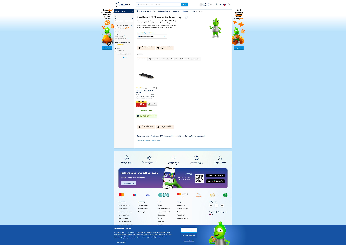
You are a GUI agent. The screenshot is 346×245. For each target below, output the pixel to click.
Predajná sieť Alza (123, 215)
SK (212, 214)
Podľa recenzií (184, 59)
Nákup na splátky (123, 218)
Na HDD (200, 11)
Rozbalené (120, 36)
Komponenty (176, 11)
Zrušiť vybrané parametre (124, 54)
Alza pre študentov (182, 218)
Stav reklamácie (143, 208)
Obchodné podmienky (124, 221)
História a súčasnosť (164, 212)
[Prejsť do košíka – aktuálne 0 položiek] (229, 4)
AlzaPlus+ (180, 212)
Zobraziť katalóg (120, 11)
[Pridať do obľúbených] (154, 88)
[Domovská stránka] (137, 11)
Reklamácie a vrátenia (124, 212)
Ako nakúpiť (141, 212)
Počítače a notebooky (164, 11)
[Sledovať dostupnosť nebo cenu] (156, 88)
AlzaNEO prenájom (182, 208)
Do (132, 18)
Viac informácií (121, 242)
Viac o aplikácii (127, 183)
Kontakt (160, 205)
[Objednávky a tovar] (216, 4)
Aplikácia (160, 225)
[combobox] (158, 4)
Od (116, 18)
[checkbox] (124, 26)
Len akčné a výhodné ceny (124, 25)
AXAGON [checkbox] (120, 50)
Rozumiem (189, 230)
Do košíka (153, 104)
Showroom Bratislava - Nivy (148, 11)
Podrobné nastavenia (188, 235)
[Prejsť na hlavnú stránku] (122, 4)
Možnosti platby (123, 208)
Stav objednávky (143, 205)
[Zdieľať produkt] (186, 17)
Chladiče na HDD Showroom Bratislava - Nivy (148, 140)
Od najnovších (195, 59)
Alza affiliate (180, 215)
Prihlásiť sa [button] (206, 5)
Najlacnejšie (165, 59)
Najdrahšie (174, 59)
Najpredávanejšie (154, 59)
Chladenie (185, 11)
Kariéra (160, 218)
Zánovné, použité (121, 38)
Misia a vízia (161, 215)
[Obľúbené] (220, 4)
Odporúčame (142, 59)
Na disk (193, 11)
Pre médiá (161, 221)
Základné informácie (164, 208)
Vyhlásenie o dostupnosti (125, 225)
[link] (124, 57)
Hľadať (184, 4)
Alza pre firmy (181, 205)
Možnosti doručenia (124, 205)
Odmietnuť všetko (189, 241)
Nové (118, 34)
